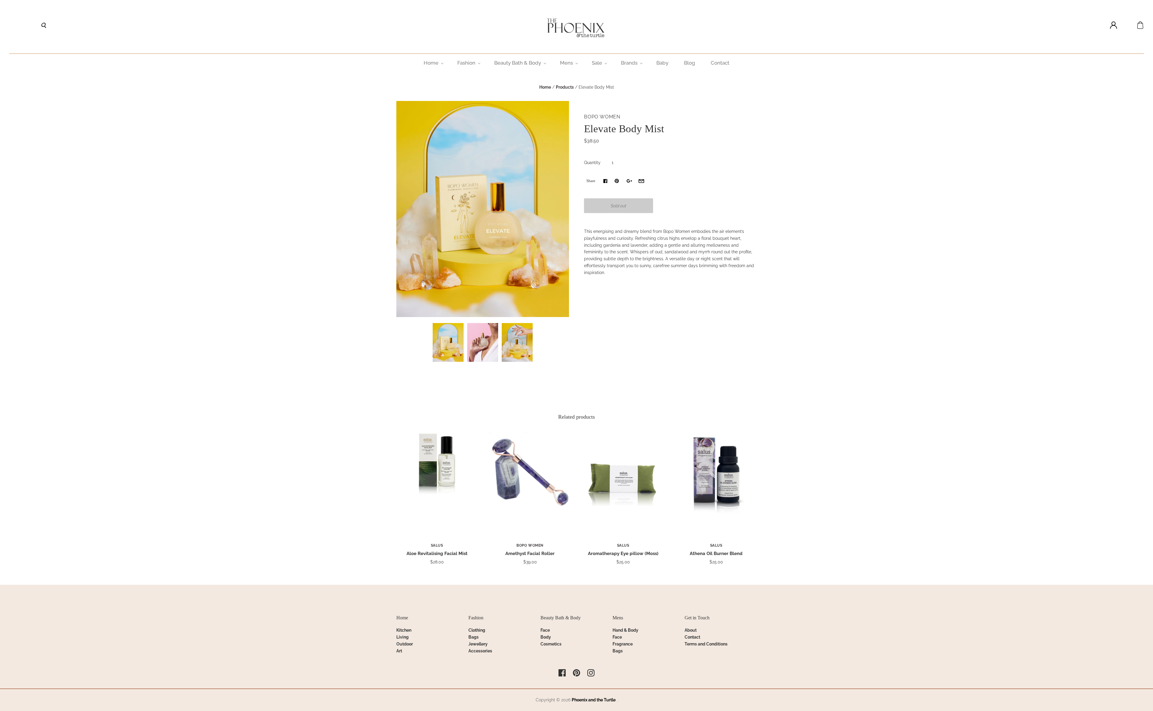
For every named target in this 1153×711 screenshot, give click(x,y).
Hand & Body (625, 630)
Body (545, 637)
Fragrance (623, 644)
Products (565, 87)
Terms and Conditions (706, 644)
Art (399, 650)
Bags (473, 637)
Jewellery (478, 644)
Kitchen (403, 630)
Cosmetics (550, 644)
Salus (437, 545)
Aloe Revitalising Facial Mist (437, 553)
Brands (629, 63)
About (691, 630)
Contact (720, 63)
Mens (566, 63)
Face (545, 630)
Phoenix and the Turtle (594, 699)
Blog (689, 63)
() (1140, 25)
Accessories (480, 650)
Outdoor (404, 644)
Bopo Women (602, 117)
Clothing (476, 630)
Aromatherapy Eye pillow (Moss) (623, 553)
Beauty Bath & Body (517, 63)
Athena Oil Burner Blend (716, 553)
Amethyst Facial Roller (530, 553)
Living (402, 637)
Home (431, 63)
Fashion (466, 63)
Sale (597, 63)
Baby (662, 63)
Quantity (592, 162)
